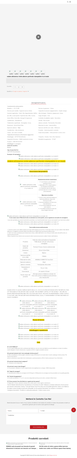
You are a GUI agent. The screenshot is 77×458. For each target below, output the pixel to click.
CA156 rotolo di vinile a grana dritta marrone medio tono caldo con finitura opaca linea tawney (55, 447)
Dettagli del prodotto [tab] (38, 102)
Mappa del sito (53, 455)
